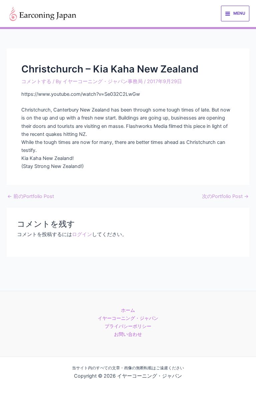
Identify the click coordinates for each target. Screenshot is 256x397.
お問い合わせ (128, 334)
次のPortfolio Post (225, 196)
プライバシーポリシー (128, 326)
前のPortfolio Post (30, 196)
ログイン (82, 234)
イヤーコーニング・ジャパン (128, 318)
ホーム (128, 310)
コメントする (36, 81)
